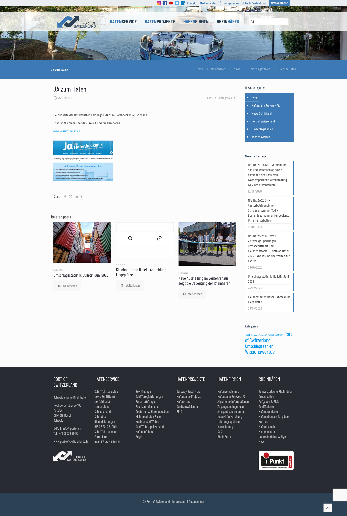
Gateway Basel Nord (189, 391)
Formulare (100, 436)
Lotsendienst (102, 406)
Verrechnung (225, 426)
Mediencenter (208, 3)
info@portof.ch (71, 428)
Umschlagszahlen (259, 69)
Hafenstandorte (268, 411)
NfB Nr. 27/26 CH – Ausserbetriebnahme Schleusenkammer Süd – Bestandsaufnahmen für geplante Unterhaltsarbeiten (268, 210)
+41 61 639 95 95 (68, 433)
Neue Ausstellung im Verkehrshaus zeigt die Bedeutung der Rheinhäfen (204, 280)
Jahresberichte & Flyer (273, 436)
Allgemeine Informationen (233, 401)
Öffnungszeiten (229, 3)
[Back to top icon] (328, 508)
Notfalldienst (102, 401)
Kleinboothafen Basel (148, 416)
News (237, 69)
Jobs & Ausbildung (253, 3)
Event (255, 97)
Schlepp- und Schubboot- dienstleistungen (104, 416)
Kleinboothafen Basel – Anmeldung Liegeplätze (269, 299)
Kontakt (192, 3)
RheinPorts (224, 436)
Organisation (266, 396)
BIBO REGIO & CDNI (105, 426)
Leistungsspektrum (229, 421)
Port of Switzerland (263, 121)
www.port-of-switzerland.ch (70, 441)
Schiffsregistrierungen (149, 396)
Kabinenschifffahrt (147, 421)
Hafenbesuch (267, 426)
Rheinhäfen (218, 69)
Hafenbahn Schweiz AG (266, 105)
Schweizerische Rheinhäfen (276, 391)
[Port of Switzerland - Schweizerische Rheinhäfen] (76, 21)
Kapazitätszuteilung (229, 416)
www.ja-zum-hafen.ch (66, 131)
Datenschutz (196, 501)
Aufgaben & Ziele (269, 401)
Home (199, 69)
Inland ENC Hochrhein (107, 441)
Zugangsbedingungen (230, 406)
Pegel (139, 436)
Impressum (179, 501)
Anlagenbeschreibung (230, 411)
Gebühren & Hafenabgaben (152, 411)
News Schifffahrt (262, 113)
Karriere (263, 421)
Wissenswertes (261, 137)
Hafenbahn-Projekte (189, 396)
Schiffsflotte (266, 406)
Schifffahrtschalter (105, 431)
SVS (219, 431)
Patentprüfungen (146, 401)
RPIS (179, 411)
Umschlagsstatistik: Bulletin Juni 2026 (80, 274)
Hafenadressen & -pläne (274, 416)
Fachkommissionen (147, 406)
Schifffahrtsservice (106, 391)
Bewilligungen (144, 391)
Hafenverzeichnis (228, 391)
